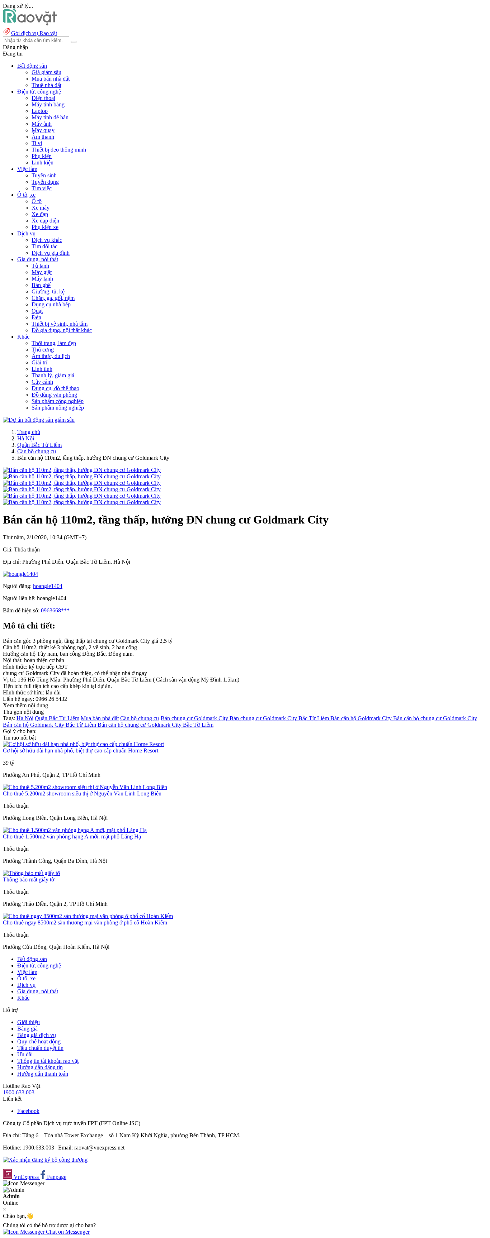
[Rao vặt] (30, 23)
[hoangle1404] (20, 574)
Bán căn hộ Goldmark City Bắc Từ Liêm (50, 725)
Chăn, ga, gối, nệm (53, 298)
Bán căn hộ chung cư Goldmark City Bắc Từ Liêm (155, 725)
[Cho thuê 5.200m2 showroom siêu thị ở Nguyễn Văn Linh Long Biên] (85, 787)
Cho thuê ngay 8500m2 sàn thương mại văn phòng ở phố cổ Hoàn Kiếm (85, 922)
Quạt (37, 311)
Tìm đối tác (44, 246)
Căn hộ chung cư (36, 451)
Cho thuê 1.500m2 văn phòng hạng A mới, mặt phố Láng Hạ (72, 836)
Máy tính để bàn (50, 117)
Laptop (40, 111)
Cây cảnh (42, 382)
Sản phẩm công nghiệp (58, 401)
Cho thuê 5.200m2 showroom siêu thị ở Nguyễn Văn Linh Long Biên (82, 793)
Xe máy (41, 208)
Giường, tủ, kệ (48, 291)
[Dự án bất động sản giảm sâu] (39, 420)
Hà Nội (25, 438)
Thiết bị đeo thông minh (59, 150)
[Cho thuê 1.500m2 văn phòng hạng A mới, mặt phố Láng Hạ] (75, 830)
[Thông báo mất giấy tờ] (31, 873)
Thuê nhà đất (46, 85)
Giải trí (39, 362)
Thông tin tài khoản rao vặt (48, 1061)
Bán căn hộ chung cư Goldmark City (435, 718)
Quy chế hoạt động (39, 1041)
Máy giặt (42, 272)
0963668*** (55, 610)
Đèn (36, 317)
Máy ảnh (42, 124)
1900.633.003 (18, 1092)
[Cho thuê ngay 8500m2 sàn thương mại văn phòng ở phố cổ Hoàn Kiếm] (88, 916)
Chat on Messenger (67, 1232)
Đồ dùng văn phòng (54, 395)
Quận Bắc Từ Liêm (39, 445)
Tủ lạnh (40, 266)
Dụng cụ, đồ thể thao (55, 388)
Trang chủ (28, 432)
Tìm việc (42, 188)
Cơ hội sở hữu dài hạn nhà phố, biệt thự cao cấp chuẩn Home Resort (80, 750)
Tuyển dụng (45, 182)
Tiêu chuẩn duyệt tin (40, 1048)
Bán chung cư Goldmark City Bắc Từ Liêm (280, 718)
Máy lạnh (42, 279)
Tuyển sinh (44, 175)
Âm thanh (43, 137)
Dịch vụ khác (47, 240)
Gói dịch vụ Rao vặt (34, 33)
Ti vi (37, 143)
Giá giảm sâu (46, 72)
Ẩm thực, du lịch (51, 356)
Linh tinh (42, 369)
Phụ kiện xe (45, 227)
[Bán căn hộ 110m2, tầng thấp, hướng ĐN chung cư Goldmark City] (82, 470)
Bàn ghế (41, 285)
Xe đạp (40, 214)
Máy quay (43, 130)
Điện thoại (43, 98)
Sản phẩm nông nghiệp (58, 408)
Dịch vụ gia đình (51, 253)
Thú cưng (43, 349)
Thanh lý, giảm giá (53, 375)
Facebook (28, 1111)
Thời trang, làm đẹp (54, 343)
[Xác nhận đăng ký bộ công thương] (45, 1160)
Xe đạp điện (45, 221)
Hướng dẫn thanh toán (42, 1074)
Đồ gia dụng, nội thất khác (62, 330)
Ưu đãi (25, 1054)
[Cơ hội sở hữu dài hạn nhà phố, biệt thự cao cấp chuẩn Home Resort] (83, 744)
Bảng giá (27, 1029)
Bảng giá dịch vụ (36, 1035)
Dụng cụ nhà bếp (51, 304)
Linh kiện (42, 162)
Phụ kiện (42, 156)
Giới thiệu (28, 1022)
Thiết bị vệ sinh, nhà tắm (60, 324)
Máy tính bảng (48, 104)
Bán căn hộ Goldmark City (361, 718)
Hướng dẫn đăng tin (40, 1067)
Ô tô (37, 201)
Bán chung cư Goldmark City (195, 718)
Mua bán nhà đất (51, 79)
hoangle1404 (47, 586)
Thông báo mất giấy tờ (28, 879)
